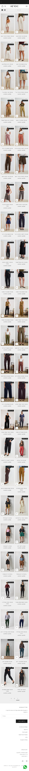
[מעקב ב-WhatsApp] (22, 761)
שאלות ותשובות (23, 740)
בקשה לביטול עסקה (23, 734)
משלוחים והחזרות (23, 727)
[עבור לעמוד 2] (11, 698)
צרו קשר (25, 729)
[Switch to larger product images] (5, 10)
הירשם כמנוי (21, 721)
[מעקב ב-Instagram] (26, 761)
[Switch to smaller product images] (2, 10)
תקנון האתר (24, 732)
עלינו (26, 737)
